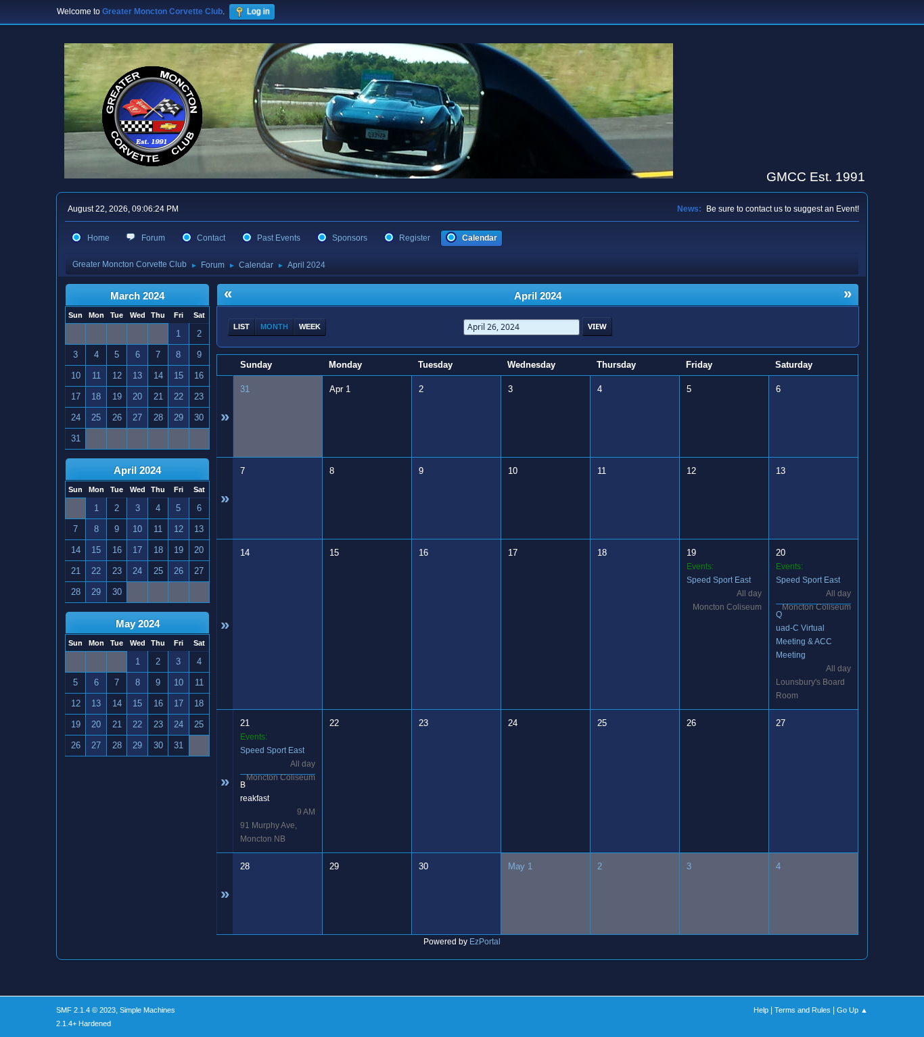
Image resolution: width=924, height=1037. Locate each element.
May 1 (520, 866)
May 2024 (138, 624)
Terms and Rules (803, 1010)
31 (245, 389)
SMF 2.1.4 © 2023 (86, 1010)
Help (761, 1010)
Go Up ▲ (852, 1010)
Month (274, 326)
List (241, 326)
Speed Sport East (719, 580)
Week (310, 326)
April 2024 (137, 470)
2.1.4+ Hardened (83, 1023)
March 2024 (137, 296)
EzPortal (485, 941)
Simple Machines (147, 1010)
